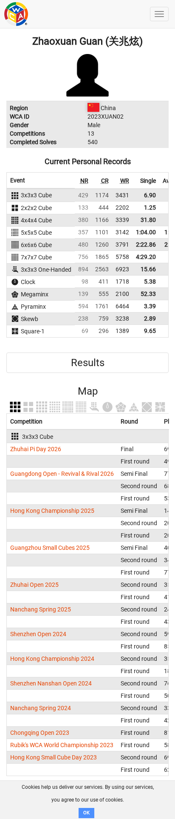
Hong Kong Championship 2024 (52, 658)
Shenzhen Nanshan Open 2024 (51, 683)
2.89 (150, 318)
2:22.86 (146, 244)
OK (86, 813)
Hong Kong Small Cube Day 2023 (53, 757)
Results (87, 363)
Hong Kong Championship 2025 (52, 510)
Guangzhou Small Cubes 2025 (50, 547)
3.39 (150, 306)
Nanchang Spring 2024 (40, 708)
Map (88, 391)
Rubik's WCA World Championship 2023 (61, 745)
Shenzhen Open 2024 (38, 634)
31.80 (148, 219)
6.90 (150, 195)
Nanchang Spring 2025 (40, 609)
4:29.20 (146, 256)
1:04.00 (146, 232)
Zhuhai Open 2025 (34, 584)
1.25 (150, 207)
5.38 (150, 281)
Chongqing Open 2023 (39, 732)
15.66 (148, 269)
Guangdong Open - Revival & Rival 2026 (62, 473)
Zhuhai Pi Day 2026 (35, 449)
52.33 (148, 293)
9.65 (150, 330)
